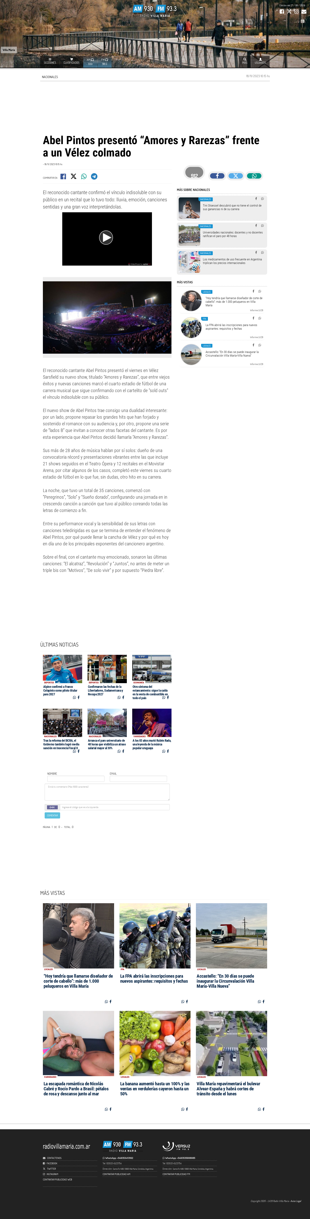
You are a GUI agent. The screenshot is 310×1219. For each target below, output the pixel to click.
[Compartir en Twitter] (73, 177)
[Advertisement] (155, 107)
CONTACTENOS (54, 1158)
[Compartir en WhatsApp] (84, 177)
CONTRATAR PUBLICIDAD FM (176, 1174)
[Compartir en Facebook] (63, 177)
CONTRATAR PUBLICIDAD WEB (57, 1179)
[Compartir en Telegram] (94, 177)
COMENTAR (52, 815)
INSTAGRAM (52, 1174)
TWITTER (51, 1168)
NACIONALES (50, 77)
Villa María (9, 50)
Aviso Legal (295, 1201)
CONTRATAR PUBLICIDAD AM (116, 1174)
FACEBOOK (52, 1163)
